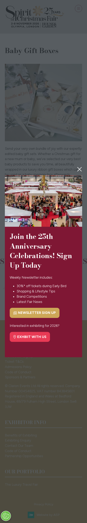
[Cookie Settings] (6, 516)
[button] (79, 169)
